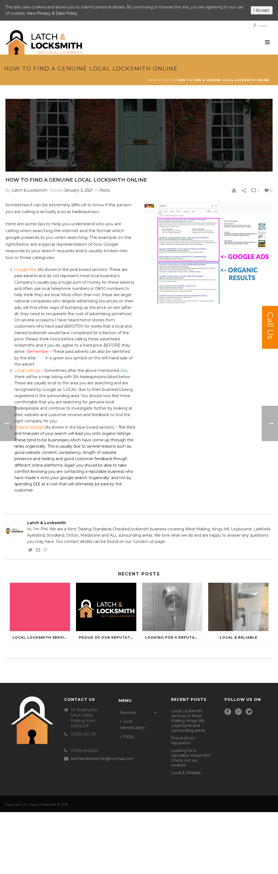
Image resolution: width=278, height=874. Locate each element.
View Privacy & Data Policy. (52, 13)
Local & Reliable (238, 637)
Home (153, 80)
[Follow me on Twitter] (30, 550)
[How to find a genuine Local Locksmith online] (139, 135)
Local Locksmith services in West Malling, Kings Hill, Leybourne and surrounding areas (41, 637)
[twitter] (249, 711)
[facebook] (228, 711)
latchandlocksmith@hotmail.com (102, 758)
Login (262, 25)
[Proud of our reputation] (106, 607)
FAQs (128, 736)
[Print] (234, 190)
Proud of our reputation (107, 637)
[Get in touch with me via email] (38, 550)
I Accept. (261, 10)
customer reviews (65, 414)
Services (128, 712)
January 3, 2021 (78, 190)
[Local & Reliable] (238, 607)
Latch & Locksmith (29, 190)
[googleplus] (238, 711)
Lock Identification (132, 724)
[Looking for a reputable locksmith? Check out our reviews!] (172, 607)
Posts (167, 80)
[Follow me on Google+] (45, 550)
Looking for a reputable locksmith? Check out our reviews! (174, 637)
